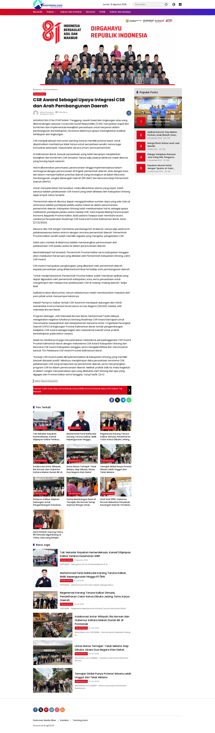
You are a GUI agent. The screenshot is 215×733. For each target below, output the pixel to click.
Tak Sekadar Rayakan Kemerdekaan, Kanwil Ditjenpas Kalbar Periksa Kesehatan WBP (46, 436)
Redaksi (64, 720)
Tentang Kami (80, 720)
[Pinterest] (46, 709)
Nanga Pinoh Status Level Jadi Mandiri (163, 145)
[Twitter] (117, 400)
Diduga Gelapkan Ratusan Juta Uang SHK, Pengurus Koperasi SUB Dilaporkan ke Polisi (162, 156)
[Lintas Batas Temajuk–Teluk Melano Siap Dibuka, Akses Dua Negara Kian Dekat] (82, 454)
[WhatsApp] (128, 400)
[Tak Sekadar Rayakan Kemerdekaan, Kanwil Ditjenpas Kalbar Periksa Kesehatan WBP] (48, 421)
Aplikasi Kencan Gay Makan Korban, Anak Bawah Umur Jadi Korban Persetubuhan (162, 133)
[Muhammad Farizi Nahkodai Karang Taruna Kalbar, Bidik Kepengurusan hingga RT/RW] (82, 421)
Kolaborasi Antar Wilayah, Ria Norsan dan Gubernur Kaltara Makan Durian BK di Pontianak (47, 469)
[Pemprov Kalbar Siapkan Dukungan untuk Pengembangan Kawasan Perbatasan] (48, 486)
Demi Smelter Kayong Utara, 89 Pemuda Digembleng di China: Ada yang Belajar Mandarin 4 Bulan (48, 535)
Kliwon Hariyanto (47, 112)
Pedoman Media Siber (44, 720)
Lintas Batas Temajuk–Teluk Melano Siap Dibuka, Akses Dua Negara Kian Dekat (81, 469)
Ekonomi (38, 526)
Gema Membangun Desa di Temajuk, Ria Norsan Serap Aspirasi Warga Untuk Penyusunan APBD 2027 (81, 502)
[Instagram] (57, 709)
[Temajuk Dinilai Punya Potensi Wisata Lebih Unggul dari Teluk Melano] (115, 454)
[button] (166, 4)
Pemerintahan (39, 94)
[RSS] (62, 709)
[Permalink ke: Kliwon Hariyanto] (36, 113)
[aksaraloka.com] (47, 4)
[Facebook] (111, 400)
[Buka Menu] (180, 4)
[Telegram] (123, 400)
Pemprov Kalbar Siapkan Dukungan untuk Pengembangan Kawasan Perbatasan (47, 502)
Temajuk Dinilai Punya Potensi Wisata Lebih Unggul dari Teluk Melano (115, 469)
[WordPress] (51, 709)
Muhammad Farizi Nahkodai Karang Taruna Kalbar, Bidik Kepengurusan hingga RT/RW (81, 436)
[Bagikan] (128, 113)
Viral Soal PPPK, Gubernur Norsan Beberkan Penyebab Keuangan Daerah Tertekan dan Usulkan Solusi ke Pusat (115, 502)
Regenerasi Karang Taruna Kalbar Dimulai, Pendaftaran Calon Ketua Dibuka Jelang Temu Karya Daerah (115, 436)
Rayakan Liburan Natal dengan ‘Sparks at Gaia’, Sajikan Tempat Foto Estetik (162, 167)
